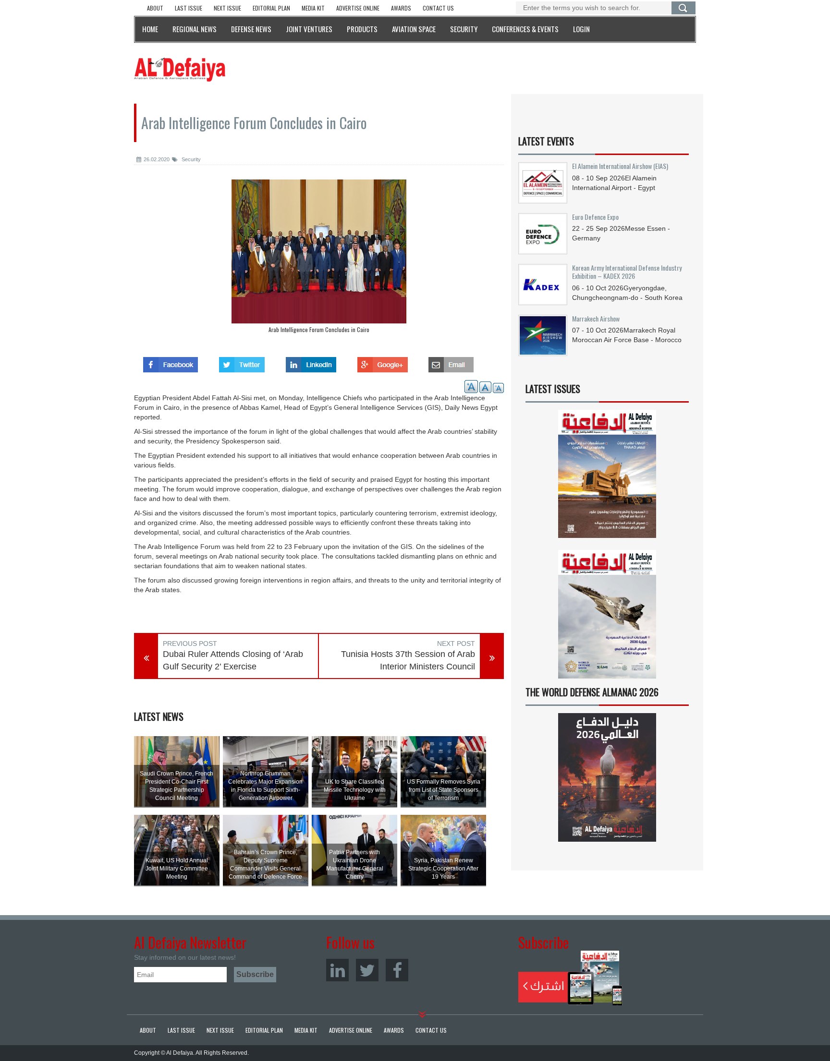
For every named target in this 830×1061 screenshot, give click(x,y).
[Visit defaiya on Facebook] (170, 362)
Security (190, 159)
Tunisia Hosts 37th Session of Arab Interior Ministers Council (408, 660)
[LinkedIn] (337, 970)
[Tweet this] (242, 362)
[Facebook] (397, 970)
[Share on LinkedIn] (311, 362)
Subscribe (570, 978)
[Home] (179, 69)
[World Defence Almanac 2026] (607, 777)
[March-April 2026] (607, 478)
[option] (319, 258)
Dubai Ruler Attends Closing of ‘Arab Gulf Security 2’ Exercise (233, 660)
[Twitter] (367, 970)
